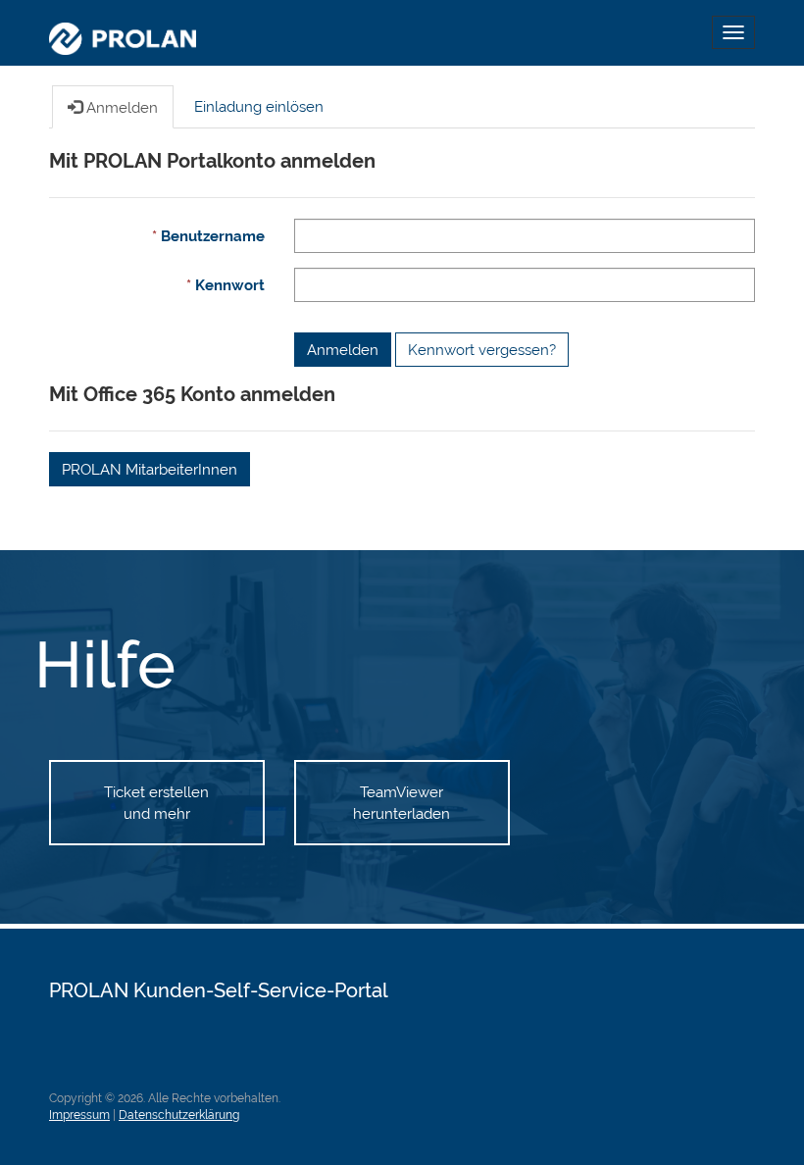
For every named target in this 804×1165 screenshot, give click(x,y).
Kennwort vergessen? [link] (482, 349)
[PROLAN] (122, 33)
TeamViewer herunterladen (401, 802)
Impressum (79, 1115)
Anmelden (342, 349)
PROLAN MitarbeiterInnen (149, 469)
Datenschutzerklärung (179, 1115)
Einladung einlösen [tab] (259, 106)
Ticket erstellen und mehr (156, 802)
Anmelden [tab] (120, 107)
